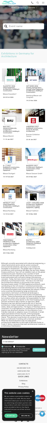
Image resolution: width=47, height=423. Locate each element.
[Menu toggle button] (43, 2)
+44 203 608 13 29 (23, 368)
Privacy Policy (23, 387)
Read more (7, 411)
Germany (32, 7)
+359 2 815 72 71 (23, 374)
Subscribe (8, 346)
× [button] (32, 391)
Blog (23, 384)
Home (13, 7)
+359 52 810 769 (23, 371)
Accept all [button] (11, 416)
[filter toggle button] (42, 413)
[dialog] (18, 405)
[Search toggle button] (37, 2)
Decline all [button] (25, 416)
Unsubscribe (20, 346)
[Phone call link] (32, 2)
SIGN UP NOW (39, 350)
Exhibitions (22, 7)
